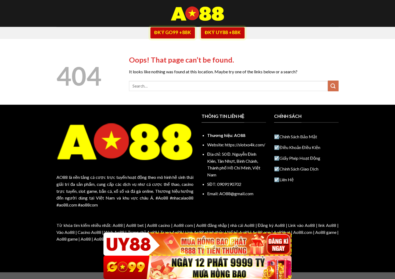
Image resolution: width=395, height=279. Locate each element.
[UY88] (197, 244)
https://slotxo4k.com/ (245, 144)
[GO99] (197, 267)
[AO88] (197, 13)
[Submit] (333, 86)
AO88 (62, 177)
